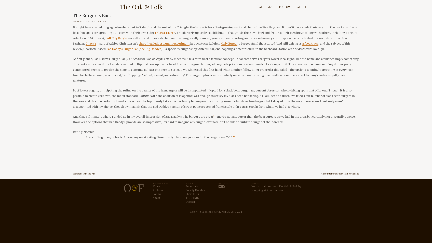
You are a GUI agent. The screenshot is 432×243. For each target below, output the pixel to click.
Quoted (190, 202)
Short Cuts (192, 194)
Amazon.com (275, 190)
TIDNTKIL (192, 198)
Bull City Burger (116, 38)
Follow (284, 7)
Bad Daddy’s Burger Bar (122, 49)
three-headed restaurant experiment (164, 43)
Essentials (192, 186)
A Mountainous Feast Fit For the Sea (340, 173)
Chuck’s (91, 43)
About (301, 7)
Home (156, 186)
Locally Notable (195, 190)
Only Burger (229, 43)
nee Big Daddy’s (150, 49)
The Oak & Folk (141, 7)
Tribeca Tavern (165, 33)
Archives (265, 7)
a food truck (310, 43)
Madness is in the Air (84, 173)
